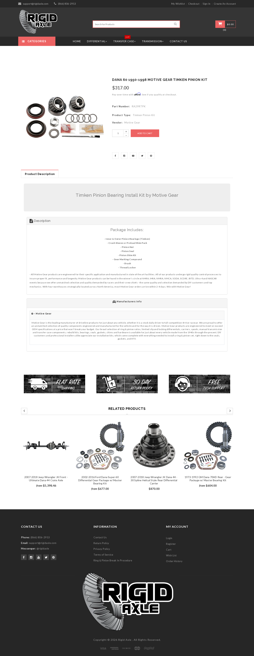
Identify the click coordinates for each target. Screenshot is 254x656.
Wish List (171, 555)
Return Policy (101, 543)
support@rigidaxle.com (35, 3)
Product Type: (121, 115)
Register (171, 543)
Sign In (206, 3)
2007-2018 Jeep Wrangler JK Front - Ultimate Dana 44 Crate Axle (46, 478)
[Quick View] (53, 451)
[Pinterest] (151, 155)
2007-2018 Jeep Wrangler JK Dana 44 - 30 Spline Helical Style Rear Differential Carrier (154, 480)
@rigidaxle (43, 548)
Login (169, 538)
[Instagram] (124, 155)
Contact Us (100, 537)
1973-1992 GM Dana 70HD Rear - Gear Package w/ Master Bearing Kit (208, 478)
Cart (168, 549)
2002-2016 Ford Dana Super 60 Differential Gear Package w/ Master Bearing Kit (100, 480)
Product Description (40, 174)
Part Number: (121, 106)
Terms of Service (103, 554)
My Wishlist (178, 3)
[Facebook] (115, 155)
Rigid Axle (124, 639)
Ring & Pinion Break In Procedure (113, 560)
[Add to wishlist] (46, 451)
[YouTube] (133, 155)
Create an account (225, 3)
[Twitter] (142, 155)
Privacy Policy (102, 548)
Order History (174, 561)
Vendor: (117, 122)
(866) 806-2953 (67, 3)
